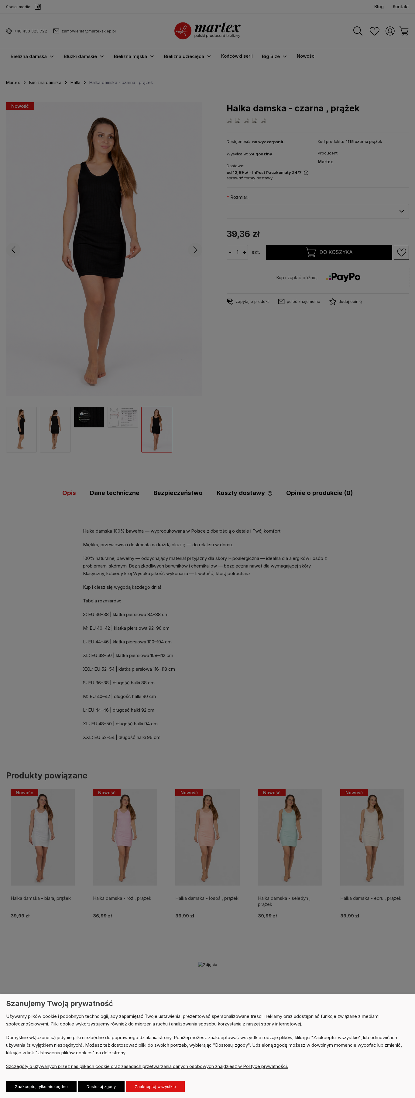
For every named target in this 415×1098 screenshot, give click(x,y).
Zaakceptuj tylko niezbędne (41, 1086)
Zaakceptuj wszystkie (155, 1086)
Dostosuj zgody (101, 1086)
